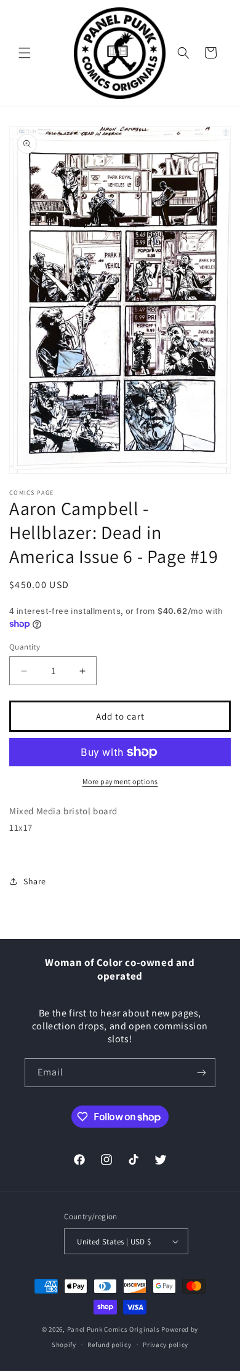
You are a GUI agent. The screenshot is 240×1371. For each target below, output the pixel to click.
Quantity (24, 647)
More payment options (120, 781)
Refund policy (109, 1344)
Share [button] (34, 881)
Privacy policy (165, 1344)
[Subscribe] (201, 1072)
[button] (24, 52)
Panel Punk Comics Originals (113, 1329)
